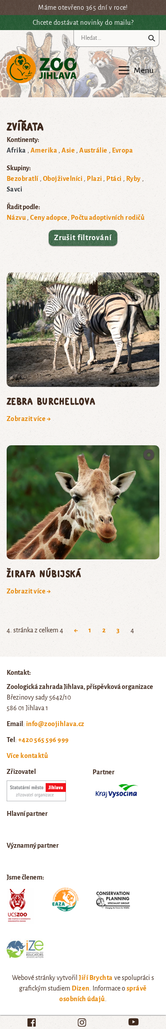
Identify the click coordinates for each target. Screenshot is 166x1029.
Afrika (16, 150)
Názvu (16, 217)
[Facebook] (31, 1022)
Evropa (122, 150)
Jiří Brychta (96, 977)
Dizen (80, 988)
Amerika (44, 150)
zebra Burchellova (51, 400)
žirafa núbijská (44, 573)
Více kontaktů (27, 755)
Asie (68, 150)
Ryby (133, 178)
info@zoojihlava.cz (55, 723)
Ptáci (113, 178)
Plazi (94, 178)
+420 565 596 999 (43, 739)
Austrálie (93, 150)
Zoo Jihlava (42, 69)
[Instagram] (81, 1022)
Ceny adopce (48, 217)
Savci (14, 189)
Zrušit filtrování (83, 238)
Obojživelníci (62, 178)
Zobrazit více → (29, 418)
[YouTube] (133, 1021)
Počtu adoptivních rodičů (108, 217)
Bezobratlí (23, 178)
